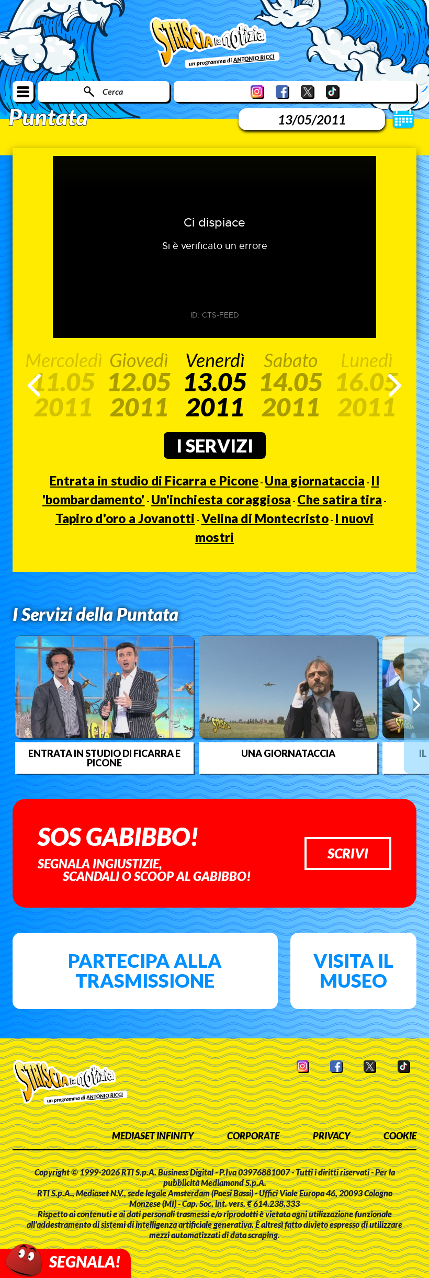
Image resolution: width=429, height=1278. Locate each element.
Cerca (113, 91)
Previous (34, 385)
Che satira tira (339, 499)
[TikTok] (333, 92)
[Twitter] (307, 92)
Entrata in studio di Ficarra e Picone (154, 480)
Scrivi (348, 853)
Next (394, 385)
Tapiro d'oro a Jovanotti (125, 518)
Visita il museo (353, 970)
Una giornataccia (315, 480)
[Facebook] (282, 92)
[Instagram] (257, 92)
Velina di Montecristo (265, 518)
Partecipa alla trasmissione (145, 970)
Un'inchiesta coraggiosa (221, 499)
